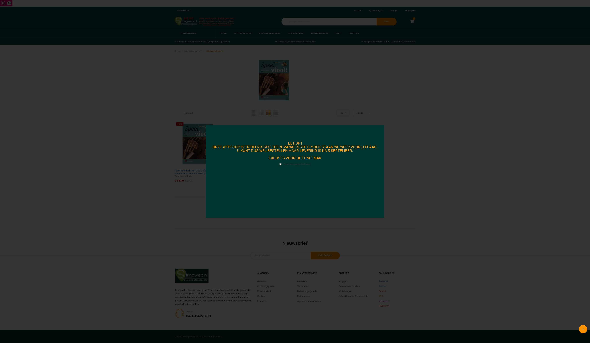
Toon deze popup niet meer (297, 164)
